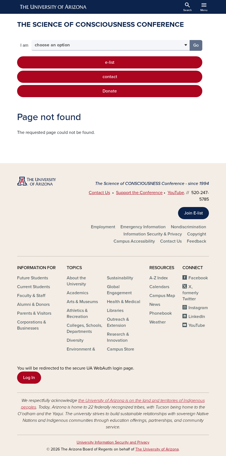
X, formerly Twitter (190, 293)
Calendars (159, 287)
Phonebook (160, 313)
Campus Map (162, 295)
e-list (109, 62)
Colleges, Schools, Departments (84, 328)
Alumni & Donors (33, 304)
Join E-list (193, 213)
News (154, 304)
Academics (77, 293)
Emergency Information (143, 227)
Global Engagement (119, 290)
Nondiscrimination (188, 227)
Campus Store (120, 349)
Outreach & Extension (118, 322)
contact (110, 76)
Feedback (196, 241)
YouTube (176, 192)
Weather (157, 322)
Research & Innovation (118, 337)
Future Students (32, 278)
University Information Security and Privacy (113, 442)
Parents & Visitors (34, 313)
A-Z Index (158, 278)
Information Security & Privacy (152, 234)
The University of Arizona (157, 449)
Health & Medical (123, 301)
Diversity (75, 340)
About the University (76, 281)
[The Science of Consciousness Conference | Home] (47, 180)
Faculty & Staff (31, 295)
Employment (103, 227)
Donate (110, 91)
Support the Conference (139, 192)
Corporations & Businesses (31, 325)
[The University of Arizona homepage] (53, 7)
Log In (29, 377)
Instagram (198, 308)
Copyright (196, 234)
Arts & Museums (82, 301)
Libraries (115, 310)
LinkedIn (197, 316)
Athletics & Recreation (77, 313)
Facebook (198, 278)
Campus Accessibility (134, 241)
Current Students (33, 287)
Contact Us (99, 192)
